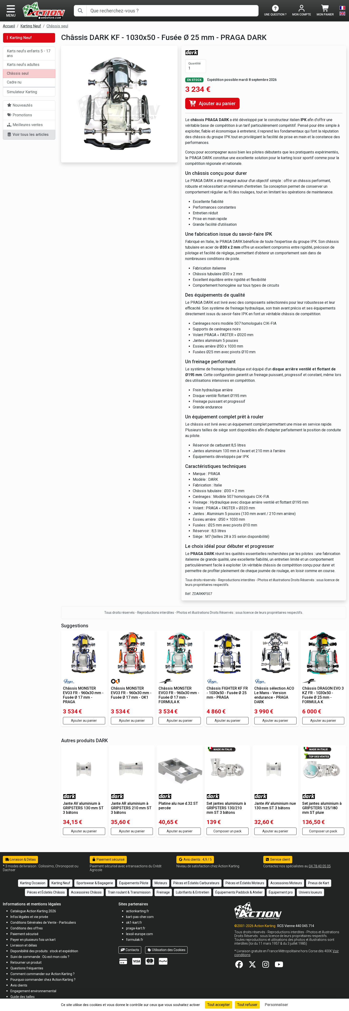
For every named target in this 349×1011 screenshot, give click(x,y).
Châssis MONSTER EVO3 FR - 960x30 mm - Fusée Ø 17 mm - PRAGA (83, 695)
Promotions (22, 115)
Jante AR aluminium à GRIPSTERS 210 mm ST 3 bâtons (131, 808)
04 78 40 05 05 (320, 866)
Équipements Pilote (133, 883)
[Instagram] (265, 966)
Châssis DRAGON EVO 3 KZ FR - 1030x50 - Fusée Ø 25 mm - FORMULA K (323, 695)
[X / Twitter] (252, 966)
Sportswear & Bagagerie (94, 883)
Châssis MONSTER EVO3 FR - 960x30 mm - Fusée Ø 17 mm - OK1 (131, 693)
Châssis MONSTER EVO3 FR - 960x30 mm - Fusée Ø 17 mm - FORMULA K (179, 695)
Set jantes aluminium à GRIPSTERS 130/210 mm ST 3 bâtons (226, 808)
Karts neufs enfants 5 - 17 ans (28, 53)
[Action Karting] (43, 10)
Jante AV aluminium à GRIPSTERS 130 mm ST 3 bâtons (83, 808)
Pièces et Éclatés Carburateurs (196, 883)
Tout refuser (247, 1004)
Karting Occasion (32, 883)
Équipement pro (281, 892)
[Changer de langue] (342, 11)
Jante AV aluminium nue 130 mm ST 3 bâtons (275, 805)
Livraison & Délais (22, 859)
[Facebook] (239, 966)
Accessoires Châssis (86, 892)
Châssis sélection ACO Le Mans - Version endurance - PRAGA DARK (274, 695)
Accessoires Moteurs (286, 883)
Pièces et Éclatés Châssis (46, 892)
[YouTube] (279, 966)
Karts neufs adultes (23, 64)
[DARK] (191, 52)
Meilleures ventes (27, 125)
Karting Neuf (30, 26)
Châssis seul (57, 26)
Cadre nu (14, 82)
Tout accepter (218, 1004)
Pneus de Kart (318, 883)
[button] (22, 996)
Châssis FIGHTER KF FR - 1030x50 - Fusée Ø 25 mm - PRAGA (227, 693)
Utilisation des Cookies (168, 950)
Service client (279, 859)
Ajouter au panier (217, 103)
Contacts (132, 950)
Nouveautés (22, 105)
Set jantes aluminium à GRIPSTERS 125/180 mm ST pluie (322, 808)
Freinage (163, 892)
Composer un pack (227, 831)
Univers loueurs (310, 892)
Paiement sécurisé (110, 859)
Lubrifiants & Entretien (192, 892)
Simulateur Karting (22, 92)
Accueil (9, 26)
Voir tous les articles (30, 134)
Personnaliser (276, 1004)
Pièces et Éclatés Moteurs (245, 883)
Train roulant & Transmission (129, 892)
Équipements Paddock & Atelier (239, 892)
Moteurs (161, 883)
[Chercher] (80, 10)
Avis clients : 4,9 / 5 (197, 859)
